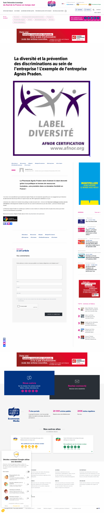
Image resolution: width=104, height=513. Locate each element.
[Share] (4, 346)
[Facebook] (4, 339)
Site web (19, 293)
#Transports (50, 16)
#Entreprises (50, 163)
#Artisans (51, 19)
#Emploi (30, 163)
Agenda (80, 9)
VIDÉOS (33, 480)
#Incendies (16, 16)
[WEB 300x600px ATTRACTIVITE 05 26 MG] (89, 184)
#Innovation (81, 218)
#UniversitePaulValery (19, 22)
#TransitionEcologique (19, 19)
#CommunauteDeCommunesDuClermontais (33, 16)
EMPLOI (57, 480)
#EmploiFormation (40, 163)
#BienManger (81, 226)
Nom (18, 281)
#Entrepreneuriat (82, 238)
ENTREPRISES (83, 470)
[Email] (4, 343)
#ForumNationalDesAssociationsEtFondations (90, 252)
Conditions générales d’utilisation (61, 508)
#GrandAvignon (92, 226)
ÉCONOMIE (33, 470)
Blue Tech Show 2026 (91, 221)
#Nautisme (89, 218)
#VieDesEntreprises (17, 165)
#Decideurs (15, 163)
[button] (66, 10)
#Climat (30, 19)
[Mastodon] (4, 341)
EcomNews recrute (76, 508)
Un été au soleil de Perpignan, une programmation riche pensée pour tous (91, 269)
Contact (39, 508)
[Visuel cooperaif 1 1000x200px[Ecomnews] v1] (52, 36)
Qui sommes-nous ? (30, 508)
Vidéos (88, 9)
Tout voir (97, 212)
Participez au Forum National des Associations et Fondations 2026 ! (92, 257)
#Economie (23, 163)
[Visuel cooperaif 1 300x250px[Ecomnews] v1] (89, 289)
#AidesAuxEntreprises (40, 19)
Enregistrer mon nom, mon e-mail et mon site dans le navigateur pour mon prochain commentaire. (37, 300)
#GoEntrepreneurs (95, 238)
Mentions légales (47, 508)
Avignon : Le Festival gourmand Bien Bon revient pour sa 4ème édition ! (91, 232)
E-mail (18, 287)
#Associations (81, 250)
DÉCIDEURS (82, 480)
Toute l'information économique (19, 4)
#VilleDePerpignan (90, 263)
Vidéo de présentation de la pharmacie (34, 213)
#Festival (80, 263)
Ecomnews (70, 4)
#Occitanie (59, 163)
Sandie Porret (28, 169)
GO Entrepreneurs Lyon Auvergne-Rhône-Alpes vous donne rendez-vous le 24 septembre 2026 (93, 244)
